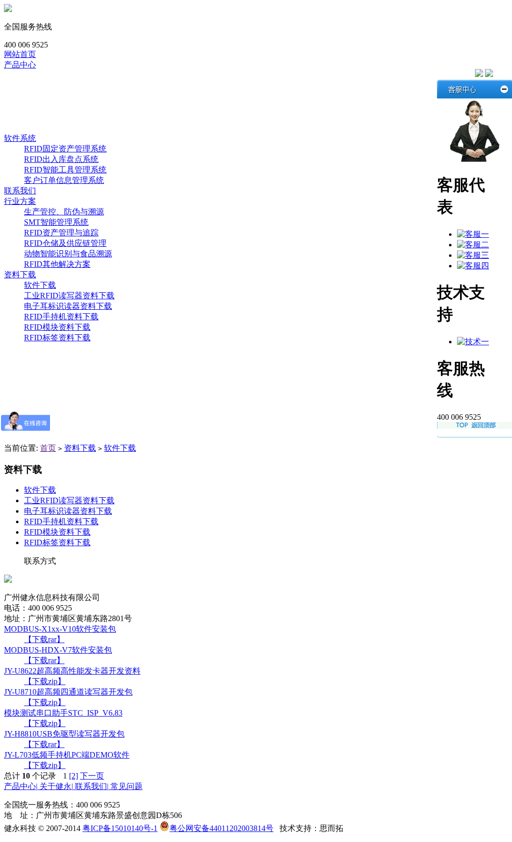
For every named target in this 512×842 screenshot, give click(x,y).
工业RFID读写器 (53, 85)
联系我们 (20, 190)
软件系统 (40, 127)
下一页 (92, 776)
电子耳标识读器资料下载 (68, 306)
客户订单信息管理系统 (64, 180)
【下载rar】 (44, 639)
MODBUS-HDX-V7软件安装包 (58, 650)
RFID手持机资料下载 (61, 316)
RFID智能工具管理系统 (65, 169)
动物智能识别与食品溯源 (68, 253)
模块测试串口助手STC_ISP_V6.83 (63, 713)
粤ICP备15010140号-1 (120, 828)
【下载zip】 (45, 681)
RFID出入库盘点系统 (61, 159)
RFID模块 (41, 75)
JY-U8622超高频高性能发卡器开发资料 (72, 671)
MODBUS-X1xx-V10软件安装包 (60, 629)
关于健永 (56, 786)
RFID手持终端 (49, 106)
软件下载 (40, 285)
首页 (48, 448)
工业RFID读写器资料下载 (69, 295)
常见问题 (126, 786)
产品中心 (20, 64)
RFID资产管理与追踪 (61, 232)
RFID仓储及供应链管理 (65, 243)
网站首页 (20, 54)
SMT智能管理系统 (56, 222)
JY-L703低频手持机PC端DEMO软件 (67, 755)
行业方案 (20, 201)
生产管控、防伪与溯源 (64, 211)
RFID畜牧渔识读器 (57, 96)
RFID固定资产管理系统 (65, 148)
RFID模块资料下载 (57, 327)
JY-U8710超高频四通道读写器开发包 (68, 692)
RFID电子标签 (49, 117)
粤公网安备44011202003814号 (222, 828)
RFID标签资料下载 (57, 337)
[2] (73, 776)
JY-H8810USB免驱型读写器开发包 (64, 734)
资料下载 (20, 274)
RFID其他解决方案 (57, 264)
